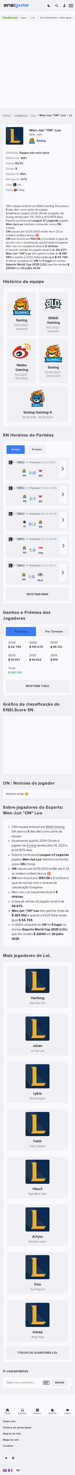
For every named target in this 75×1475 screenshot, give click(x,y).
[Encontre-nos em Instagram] (13, 1458)
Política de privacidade (17, 1427)
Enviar (59, 1382)
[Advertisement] (37, 64)
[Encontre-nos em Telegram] (6, 1458)
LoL (28, 17)
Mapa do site (11, 1439)
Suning (10, 217)
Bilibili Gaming (45, 206)
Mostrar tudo (37, 686)
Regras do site (12, 1433)
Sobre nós (9, 1421)
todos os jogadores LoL (37, 1353)
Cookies (8, 1445)
